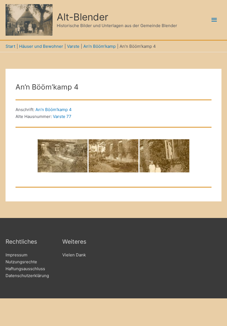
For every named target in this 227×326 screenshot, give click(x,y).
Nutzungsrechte (21, 261)
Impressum (16, 254)
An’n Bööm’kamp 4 (53, 109)
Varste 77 (62, 116)
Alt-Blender (82, 17)
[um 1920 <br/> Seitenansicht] (62, 155)
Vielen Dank (74, 254)
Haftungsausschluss (25, 268)
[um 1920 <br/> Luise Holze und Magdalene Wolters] (164, 155)
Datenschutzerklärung (27, 275)
